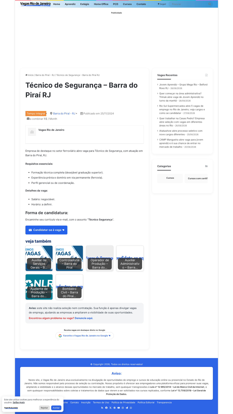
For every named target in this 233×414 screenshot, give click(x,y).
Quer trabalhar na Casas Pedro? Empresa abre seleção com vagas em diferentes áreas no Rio (182, 122)
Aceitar (56, 407)
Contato (141, 4)
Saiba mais (19, 402)
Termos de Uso (101, 402)
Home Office (101, 4)
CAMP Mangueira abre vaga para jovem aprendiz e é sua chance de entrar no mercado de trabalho (181, 143)
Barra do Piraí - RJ (44, 75)
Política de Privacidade (123, 402)
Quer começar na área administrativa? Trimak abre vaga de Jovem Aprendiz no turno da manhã (181, 97)
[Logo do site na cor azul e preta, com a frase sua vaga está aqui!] (35, 4)
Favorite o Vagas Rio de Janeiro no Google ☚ (87, 335)
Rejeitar (44, 407)
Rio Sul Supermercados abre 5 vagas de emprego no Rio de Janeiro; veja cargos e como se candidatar (182, 109)
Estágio (84, 4)
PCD (115, 4)
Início (30, 75)
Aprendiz (70, 4)
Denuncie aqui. (84, 318)
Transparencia (164, 402)
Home (56, 4)
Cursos (127, 4)
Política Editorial (146, 402)
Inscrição (86, 402)
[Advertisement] (116, 39)
